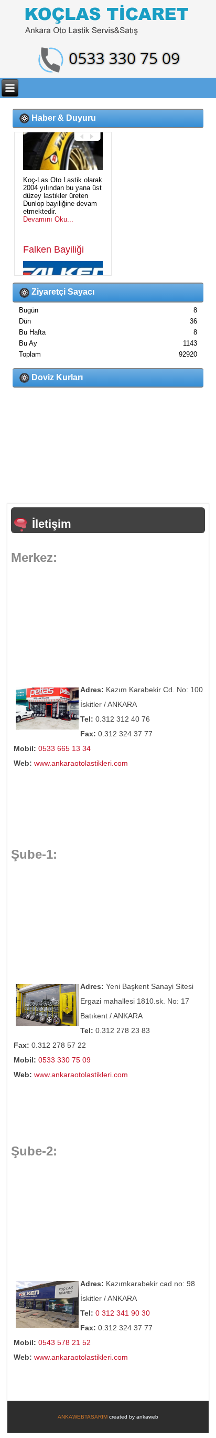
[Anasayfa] (108, 20)
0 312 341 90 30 (122, 1313)
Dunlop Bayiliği (54, 143)
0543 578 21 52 (64, 1342)
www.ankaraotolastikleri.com (81, 763)
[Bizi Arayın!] (108, 59)
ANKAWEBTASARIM (82, 1417)
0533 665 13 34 (64, 748)
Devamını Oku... (48, 255)
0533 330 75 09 (64, 1060)
